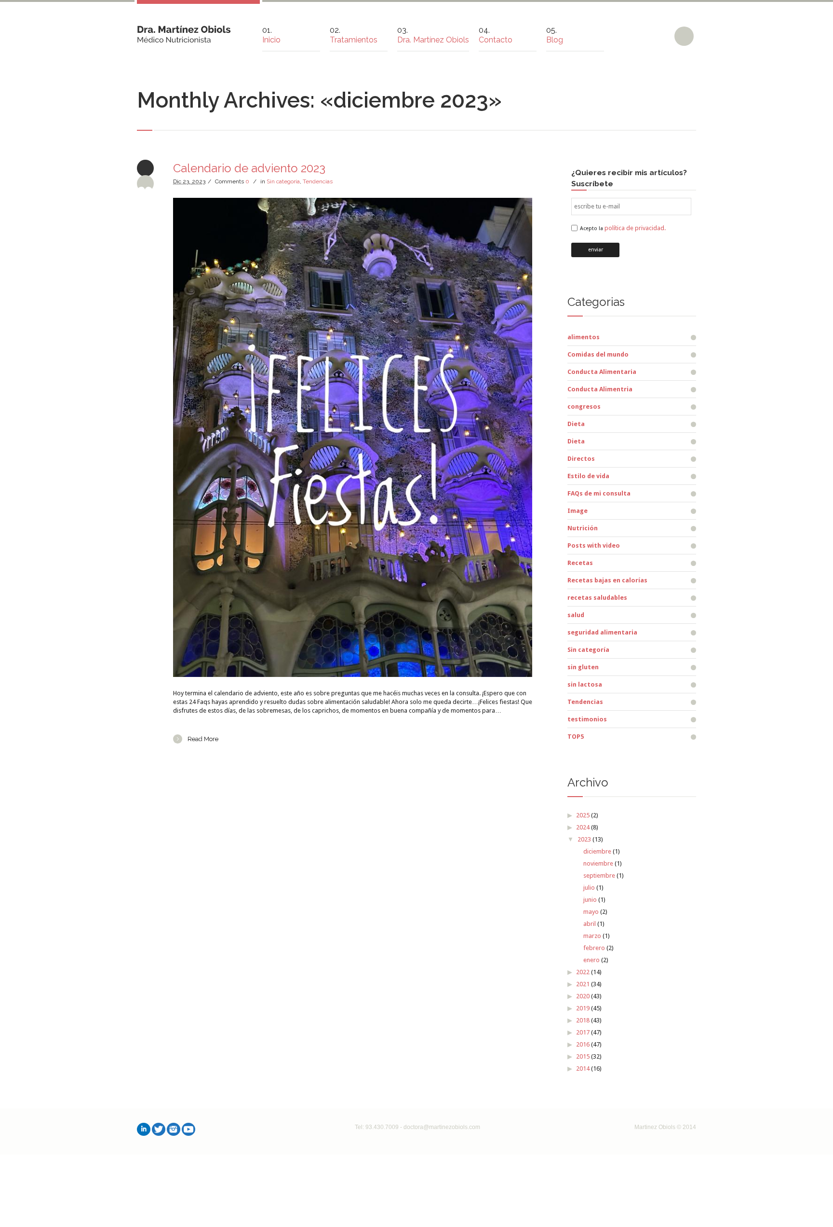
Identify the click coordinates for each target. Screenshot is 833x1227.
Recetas (580, 562)
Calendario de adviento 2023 (249, 168)
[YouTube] (188, 1129)
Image (577, 510)
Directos (581, 458)
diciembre (597, 851)
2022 (583, 972)
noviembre (598, 863)
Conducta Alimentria (599, 389)
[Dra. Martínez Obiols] (184, 30)
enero (591, 960)
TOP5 (575, 736)
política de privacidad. (635, 228)
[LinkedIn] (143, 1129)
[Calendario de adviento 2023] (352, 437)
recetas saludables (597, 597)
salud (575, 615)
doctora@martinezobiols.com (441, 1127)
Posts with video (593, 545)
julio (589, 887)
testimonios (587, 719)
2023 (584, 839)
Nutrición (582, 528)
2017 (583, 1032)
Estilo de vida (588, 476)
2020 (583, 996)
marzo (592, 935)
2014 (583, 1068)
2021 (583, 984)
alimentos (583, 337)
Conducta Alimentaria (601, 371)
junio (590, 899)
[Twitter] (158, 1129)
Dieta (576, 423)
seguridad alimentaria (602, 632)
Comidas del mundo (598, 354)
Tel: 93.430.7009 (377, 1127)
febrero (594, 947)
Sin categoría (283, 181)
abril (589, 923)
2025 (583, 815)
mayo (591, 911)
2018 (583, 1020)
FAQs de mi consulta (599, 493)
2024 (583, 827)
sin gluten (583, 667)
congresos (584, 406)
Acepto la (623, 228)
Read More (203, 739)
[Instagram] (173, 1129)
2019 (583, 1008)
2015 (583, 1056)
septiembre (599, 875)
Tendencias (318, 181)
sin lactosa (584, 684)
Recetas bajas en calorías (607, 580)
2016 (583, 1044)
